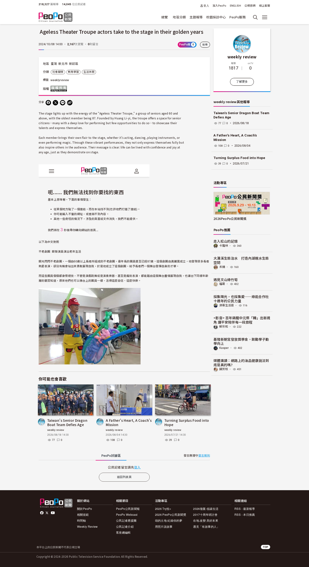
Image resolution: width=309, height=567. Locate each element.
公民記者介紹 (125, 526)
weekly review (55, 430)
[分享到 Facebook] (48, 102)
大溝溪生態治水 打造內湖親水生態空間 (241, 260)
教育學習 (73, 72)
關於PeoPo (84, 509)
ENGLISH (235, 5)
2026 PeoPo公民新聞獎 (170, 515)
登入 (206, 5)
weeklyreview (59, 80)
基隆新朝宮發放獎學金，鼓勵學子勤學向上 (241, 341)
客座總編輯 (123, 532)
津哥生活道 (226, 305)
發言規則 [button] (204, 455)
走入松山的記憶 (226, 241)
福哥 (222, 284)
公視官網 (249, 5)
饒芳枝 (223, 369)
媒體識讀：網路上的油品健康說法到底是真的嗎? (241, 362)
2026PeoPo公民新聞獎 (230, 218)
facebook (42, 513)
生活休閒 (89, 72)
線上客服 (264, 5)
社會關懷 (57, 72)
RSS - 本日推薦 (244, 515)
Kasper (224, 348)
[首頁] (55, 17)
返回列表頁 (124, 477)
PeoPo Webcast (127, 515)
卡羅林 (223, 245)
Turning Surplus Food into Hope (186, 422)
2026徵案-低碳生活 (205, 509)
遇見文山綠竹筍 (226, 279)
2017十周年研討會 (205, 515)
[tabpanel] (124, 467)
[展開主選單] (264, 17)
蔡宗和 (223, 326)
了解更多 (242, 81)
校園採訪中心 (216, 17)
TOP (265, 547)
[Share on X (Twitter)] (55, 102)
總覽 (164, 17)
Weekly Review (87, 526)
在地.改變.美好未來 (205, 520)
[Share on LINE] (62, 102)
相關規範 (83, 515)
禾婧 (222, 267)
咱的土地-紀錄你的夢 (168, 520)
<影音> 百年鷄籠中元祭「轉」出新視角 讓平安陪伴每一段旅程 (242, 319)
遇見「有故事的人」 (206, 526)
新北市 (63, 64)
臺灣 (54, 64)
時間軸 (81, 520)
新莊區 (73, 64)
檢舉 (205, 44)
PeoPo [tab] (111, 455)
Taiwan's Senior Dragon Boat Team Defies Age (67, 422)
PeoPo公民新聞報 (128, 509)
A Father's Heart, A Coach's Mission (129, 422)
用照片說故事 (164, 526)
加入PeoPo (219, 5)
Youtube (53, 513)
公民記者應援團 (126, 520)
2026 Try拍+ (163, 509)
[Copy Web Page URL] (69, 102)
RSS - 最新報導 (244, 509)
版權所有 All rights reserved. (59, 88)
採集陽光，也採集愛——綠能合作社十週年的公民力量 (241, 298)
